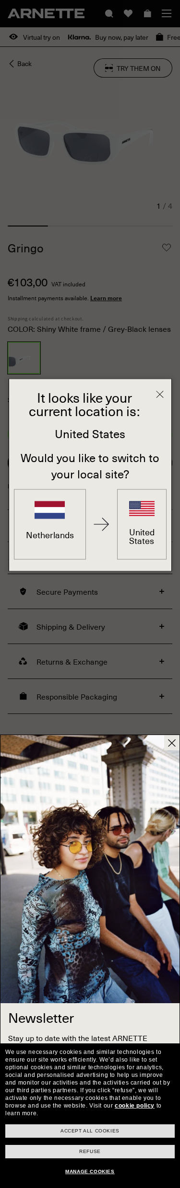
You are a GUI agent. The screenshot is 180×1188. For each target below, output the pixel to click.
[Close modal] (172, 742)
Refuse (90, 1151)
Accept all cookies (90, 1130)
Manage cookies (89, 1171)
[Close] (159, 394)
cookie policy (135, 1105)
